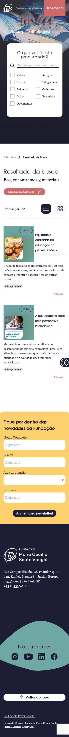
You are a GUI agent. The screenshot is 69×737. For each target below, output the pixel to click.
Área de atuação (15, 472)
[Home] (8, 8)
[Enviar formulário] (12, 66)
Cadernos (48, 89)
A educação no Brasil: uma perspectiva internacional (50, 321)
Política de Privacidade (19, 716)
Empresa (10, 490)
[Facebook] (54, 656)
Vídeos (21, 75)
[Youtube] (28, 656)
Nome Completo (15, 437)
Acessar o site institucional (29, 8)
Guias (20, 96)
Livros (21, 82)
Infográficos (49, 82)
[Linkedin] (41, 656)
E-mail (8, 455)
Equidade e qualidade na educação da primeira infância (46, 242)
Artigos (47, 75)
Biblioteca (55, 8)
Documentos (25, 103)
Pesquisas (48, 96)
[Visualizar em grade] (60, 209)
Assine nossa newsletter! (34, 513)
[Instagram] (15, 656)
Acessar (58, 293)
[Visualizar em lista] (46, 209)
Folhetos (22, 89)
